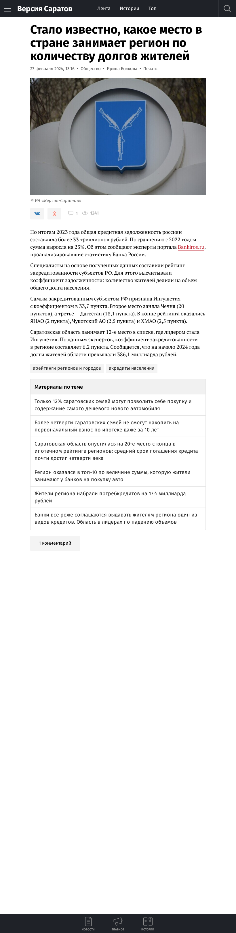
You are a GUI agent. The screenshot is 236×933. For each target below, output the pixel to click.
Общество (91, 68)
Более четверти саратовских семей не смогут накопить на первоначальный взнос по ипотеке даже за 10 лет (107, 426)
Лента (104, 8)
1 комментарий (55, 543)
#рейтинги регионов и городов (67, 368)
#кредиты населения (132, 368)
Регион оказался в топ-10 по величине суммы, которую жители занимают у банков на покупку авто (113, 476)
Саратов (44, 8)
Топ (153, 8)
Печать (150, 68)
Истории (129, 8)
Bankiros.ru (191, 246)
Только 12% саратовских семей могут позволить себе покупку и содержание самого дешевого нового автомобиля (113, 405)
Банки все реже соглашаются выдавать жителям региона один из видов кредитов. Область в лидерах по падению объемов (116, 518)
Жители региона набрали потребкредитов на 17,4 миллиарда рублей (110, 497)
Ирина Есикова (122, 68)
